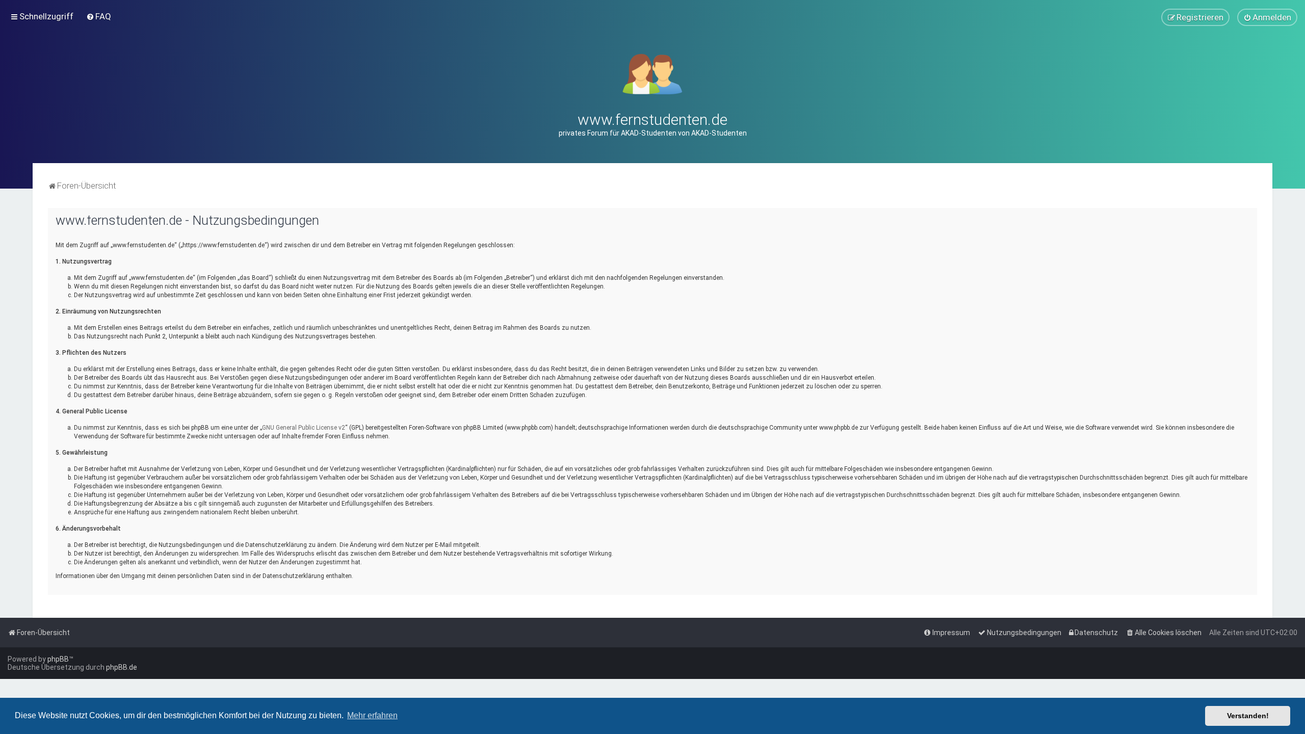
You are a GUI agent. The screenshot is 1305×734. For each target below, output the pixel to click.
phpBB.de (121, 667)
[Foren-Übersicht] (653, 73)
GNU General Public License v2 (303, 427)
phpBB (58, 659)
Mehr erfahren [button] (372, 715)
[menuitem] (99, 16)
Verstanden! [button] (1248, 716)
